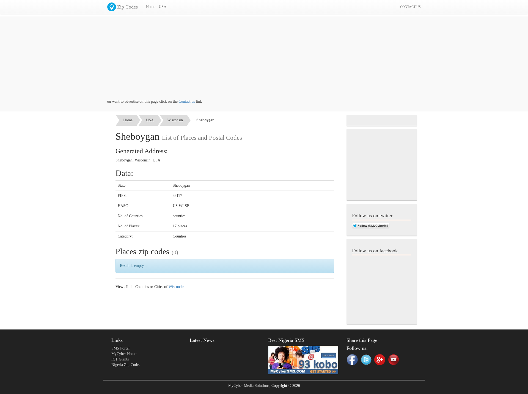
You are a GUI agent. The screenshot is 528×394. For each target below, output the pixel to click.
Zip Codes (127, 7)
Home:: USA (156, 7)
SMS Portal (120, 348)
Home (128, 120)
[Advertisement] (264, 60)
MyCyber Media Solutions (248, 386)
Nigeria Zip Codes (125, 365)
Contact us (180, 101)
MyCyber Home (123, 354)
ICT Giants (120, 359)
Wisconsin (175, 120)
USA (150, 120)
